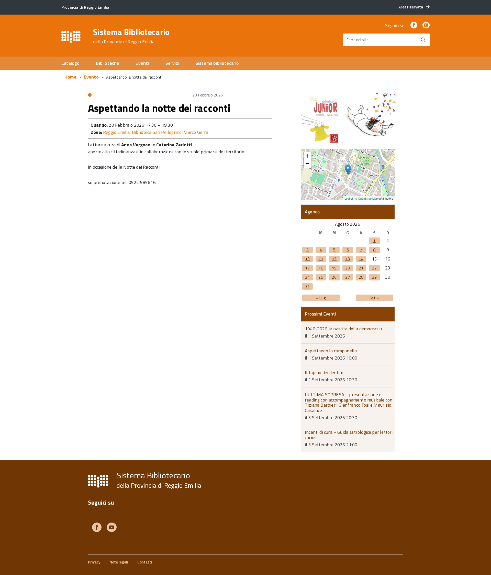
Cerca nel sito (358, 40)
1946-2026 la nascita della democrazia (343, 328)
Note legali (118, 562)
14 (361, 259)
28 (361, 277)
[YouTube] (426, 25)
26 (334, 277)
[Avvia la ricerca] (423, 40)
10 (307, 259)
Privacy (94, 562)
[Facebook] (413, 25)
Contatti (144, 562)
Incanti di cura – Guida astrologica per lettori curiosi (349, 435)
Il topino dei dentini (324, 372)
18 (320, 268)
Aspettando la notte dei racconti (159, 108)
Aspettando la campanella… (332, 350)
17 (307, 268)
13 (347, 259)
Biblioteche (107, 63)
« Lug (321, 298)
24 (307, 277)
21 (361, 268)
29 (374, 277)
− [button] (307, 163)
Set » (374, 298)
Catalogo (70, 63)
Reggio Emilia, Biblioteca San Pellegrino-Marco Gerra (155, 132)
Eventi (142, 63)
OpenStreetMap (368, 198)
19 (334, 268)
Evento (91, 76)
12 (334, 259)
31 (307, 286)
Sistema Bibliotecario (131, 36)
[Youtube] (112, 528)
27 (347, 277)
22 (374, 268)
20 (347, 268)
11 (320, 259)
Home (70, 76)
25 (320, 277)
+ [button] (307, 156)
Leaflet (348, 198)
